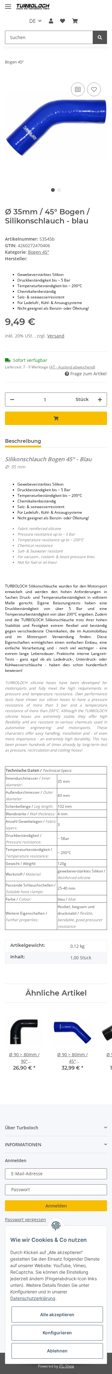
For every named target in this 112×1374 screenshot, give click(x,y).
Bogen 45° (38, 252)
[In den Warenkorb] (56, 418)
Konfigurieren (57, 1332)
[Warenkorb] (74, 21)
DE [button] (32, 20)
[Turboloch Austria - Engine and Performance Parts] (33, 7)
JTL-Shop (66, 1366)
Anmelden (56, 1206)
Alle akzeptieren (57, 1314)
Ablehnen (57, 1350)
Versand (55, 336)
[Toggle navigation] (8, 4)
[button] (51, 21)
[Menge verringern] (12, 399)
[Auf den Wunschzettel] (94, 89)
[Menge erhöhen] (100, 399)
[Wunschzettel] (62, 21)
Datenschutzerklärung (32, 1298)
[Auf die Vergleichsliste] (78, 89)
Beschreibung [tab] (23, 441)
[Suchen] (100, 37)
